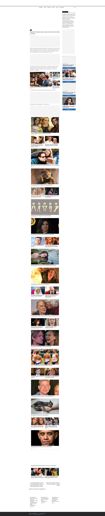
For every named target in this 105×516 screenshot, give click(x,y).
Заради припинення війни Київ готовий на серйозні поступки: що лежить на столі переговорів (68, 22)
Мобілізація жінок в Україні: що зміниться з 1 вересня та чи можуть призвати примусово (68, 18)
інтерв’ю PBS (50, 52)
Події (45, 7)
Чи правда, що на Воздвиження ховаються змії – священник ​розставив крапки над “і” (55, 500)
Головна (41, 7)
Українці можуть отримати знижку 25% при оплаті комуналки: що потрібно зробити (53, 484)
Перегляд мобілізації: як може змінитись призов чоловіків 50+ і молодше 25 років (68, 26)
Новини (49, 7)
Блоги (53, 7)
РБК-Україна (39, 52)
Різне (57, 7)
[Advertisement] (45, 42)
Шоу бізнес (61, 7)
